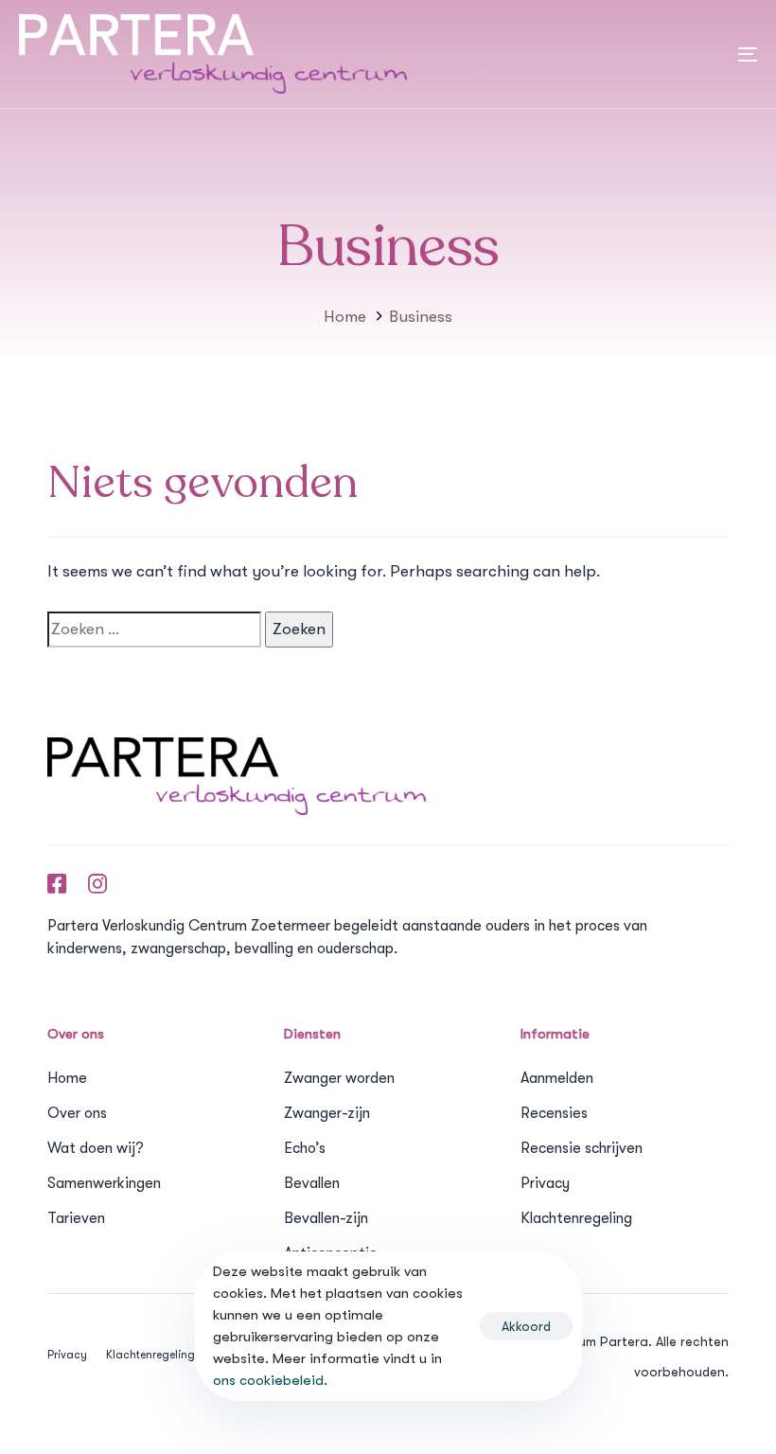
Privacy (545, 1183)
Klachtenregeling (576, 1218)
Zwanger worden (339, 1078)
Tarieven (76, 1218)
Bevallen (312, 1183)
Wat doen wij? (95, 1148)
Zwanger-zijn (327, 1113)
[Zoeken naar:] (154, 629)
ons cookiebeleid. (270, 1380)
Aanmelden (556, 1078)
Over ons (77, 1113)
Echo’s (305, 1148)
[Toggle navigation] (572, 54)
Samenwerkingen (104, 1183)
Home (67, 1078)
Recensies (554, 1113)
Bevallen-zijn (326, 1218)
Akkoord (526, 1326)
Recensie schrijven (581, 1148)
